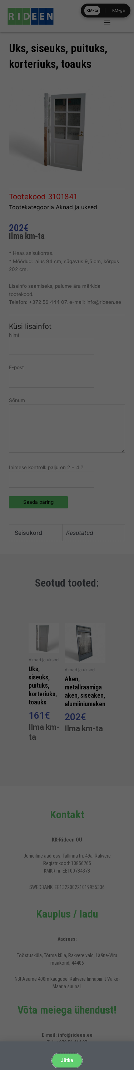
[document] (67, 535)
